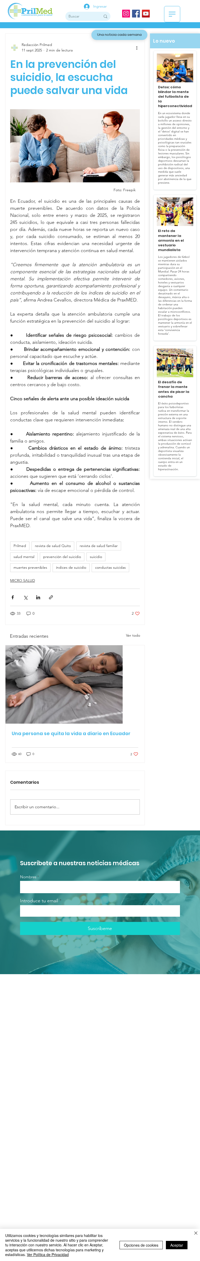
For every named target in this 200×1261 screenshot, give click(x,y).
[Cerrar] (196, 1233)
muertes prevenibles (30, 567)
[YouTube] (146, 14)
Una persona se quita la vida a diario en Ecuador (71, 733)
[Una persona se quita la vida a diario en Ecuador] (75, 684)
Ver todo (133, 635)
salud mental (24, 556)
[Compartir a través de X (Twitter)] (25, 597)
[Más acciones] (137, 47)
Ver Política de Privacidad (48, 1254)
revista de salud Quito (53, 545)
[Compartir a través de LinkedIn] (38, 597)
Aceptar (176, 1245)
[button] (172, 14)
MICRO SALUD (22, 580)
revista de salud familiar (99, 545)
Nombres (28, 877)
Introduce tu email (39, 900)
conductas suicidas (110, 567)
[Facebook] (136, 14)
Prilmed (20, 545)
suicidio (96, 556)
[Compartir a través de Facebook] (12, 597)
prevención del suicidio (62, 556)
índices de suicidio (71, 567)
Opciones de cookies (141, 1245)
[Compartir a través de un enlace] (50, 597)
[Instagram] (126, 14)
